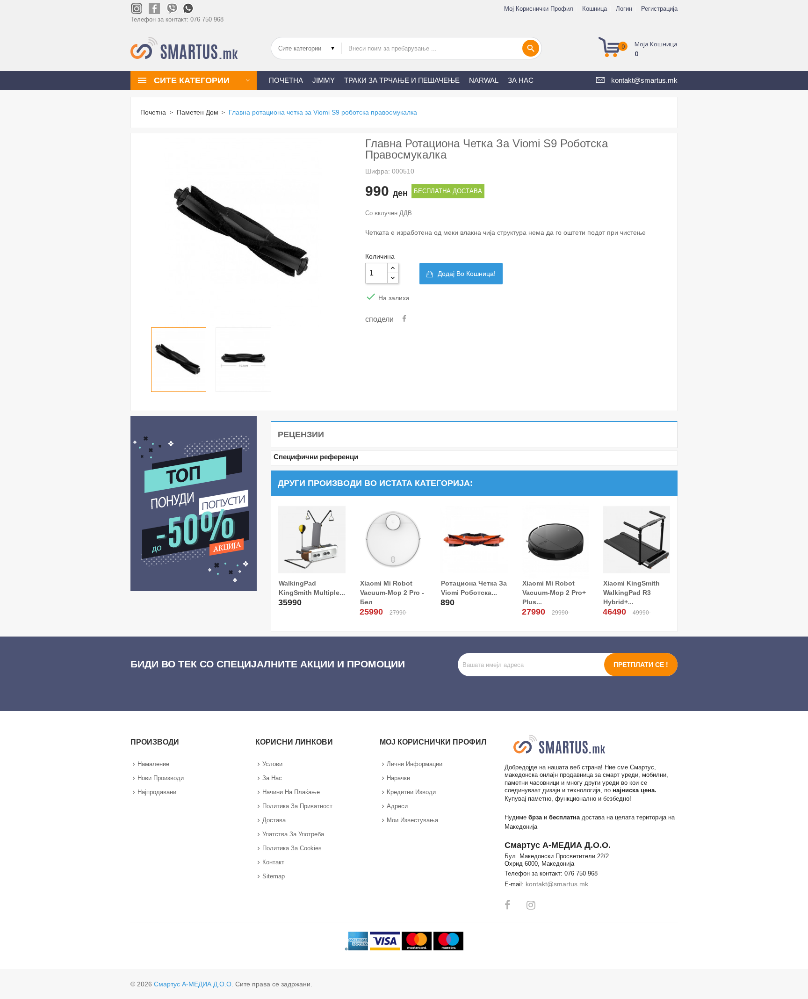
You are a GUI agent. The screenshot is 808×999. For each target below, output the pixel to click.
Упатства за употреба (293, 834)
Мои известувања (412, 820)
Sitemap (273, 876)
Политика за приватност (297, 806)
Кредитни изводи (411, 792)
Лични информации (414, 763)
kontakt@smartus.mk (557, 884)
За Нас (272, 778)
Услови (272, 763)
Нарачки (398, 778)
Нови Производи (160, 778)
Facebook (508, 905)
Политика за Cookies (292, 848)
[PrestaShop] (193, 502)
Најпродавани (156, 792)
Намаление (153, 763)
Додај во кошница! (467, 273)
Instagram (531, 905)
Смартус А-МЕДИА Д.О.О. (193, 984)
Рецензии (301, 434)
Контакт (273, 862)
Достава (274, 820)
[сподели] (404, 319)
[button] (641, 48)
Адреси (397, 806)
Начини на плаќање (291, 792)
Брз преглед (286, 601)
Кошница (594, 9)
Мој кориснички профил (538, 9)
